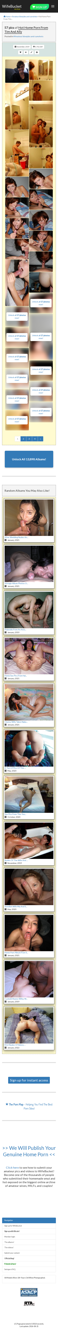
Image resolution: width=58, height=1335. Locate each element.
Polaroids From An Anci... (15, 629)
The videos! (9, 1247)
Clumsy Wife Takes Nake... (16, 722)
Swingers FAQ (9, 1269)
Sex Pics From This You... (15, 814)
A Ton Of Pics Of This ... (15, 768)
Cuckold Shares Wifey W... (16, 999)
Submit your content (12, 1253)
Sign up (41, 7)
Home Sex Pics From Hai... (16, 675)
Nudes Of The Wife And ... (16, 860)
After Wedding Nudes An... (16, 537)
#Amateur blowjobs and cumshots (28, 36)
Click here (12, 1167)
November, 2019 (22, 47)
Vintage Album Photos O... (16, 583)
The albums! (9, 1242)
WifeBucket (12, 6)
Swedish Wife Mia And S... (16, 906)
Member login (9, 1237)
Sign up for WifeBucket (13, 1226)
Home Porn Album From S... (16, 952)
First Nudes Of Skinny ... (15, 1045)
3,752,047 (39, 47)
